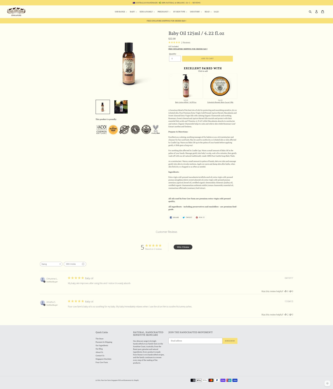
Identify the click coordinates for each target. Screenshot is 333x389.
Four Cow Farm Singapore (109, 380)
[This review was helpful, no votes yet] (286, 291)
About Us (99, 352)
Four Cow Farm (102, 362)
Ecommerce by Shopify (131, 380)
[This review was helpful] (286, 314)
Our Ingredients (102, 345)
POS (119, 380)
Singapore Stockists (103, 359)
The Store (99, 338)
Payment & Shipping (104, 342)
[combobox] (51, 264)
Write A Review (183, 247)
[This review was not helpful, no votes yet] (290, 291)
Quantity (172, 54)
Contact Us (100, 355)
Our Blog (99, 349)
